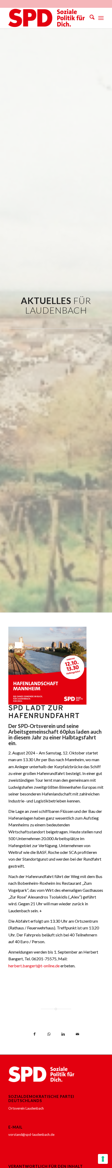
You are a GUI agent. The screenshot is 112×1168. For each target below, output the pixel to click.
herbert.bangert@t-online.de (34, 965)
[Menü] (101, 18)
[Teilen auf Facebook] (34, 1034)
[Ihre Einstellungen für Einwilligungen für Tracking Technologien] (103, 1159)
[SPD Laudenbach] (46, 18)
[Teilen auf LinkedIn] (63, 1034)
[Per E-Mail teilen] (77, 1034)
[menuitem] (89, 18)
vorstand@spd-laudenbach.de (31, 1134)
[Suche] (89, 18)
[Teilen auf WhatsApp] (49, 1034)
